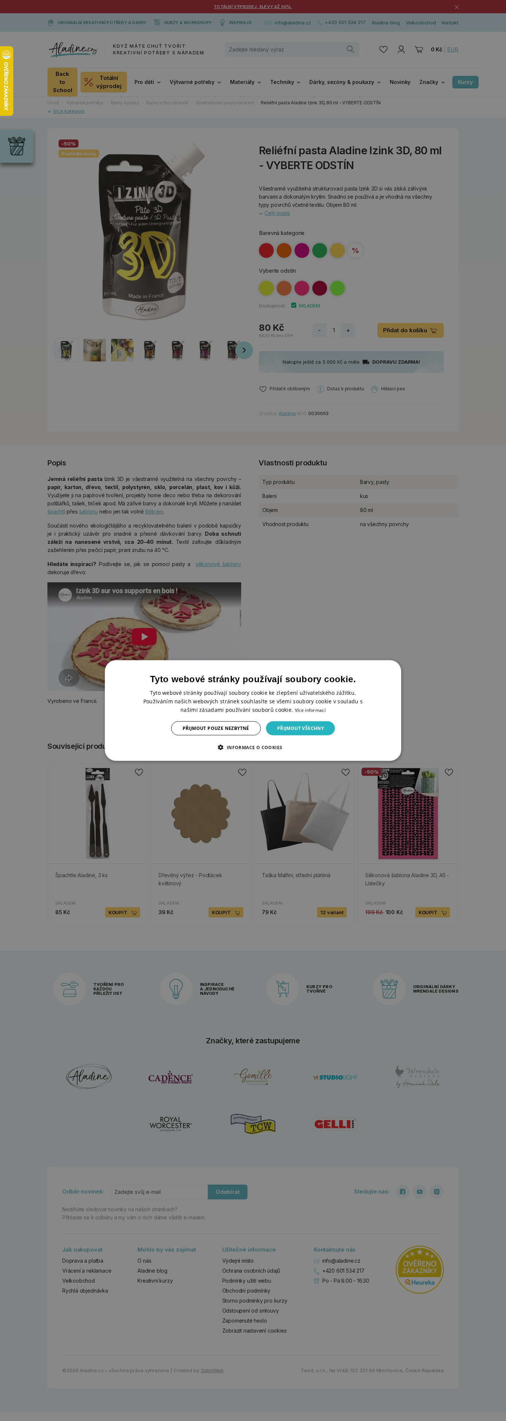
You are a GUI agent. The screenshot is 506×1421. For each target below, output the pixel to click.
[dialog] (253, 710)
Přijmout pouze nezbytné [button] (216, 728)
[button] (252, 747)
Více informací (310, 710)
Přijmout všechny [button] (300, 728)
